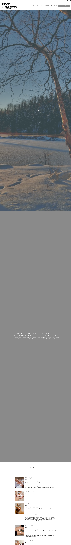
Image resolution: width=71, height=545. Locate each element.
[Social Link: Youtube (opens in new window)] (70, 0)
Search (65, 0)
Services (41, 5)
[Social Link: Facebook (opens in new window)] (67, 0)
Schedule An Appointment (64, 5)
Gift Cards (47, 5)
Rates (51, 5)
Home (33, 5)
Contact (55, 5)
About (37, 5)
